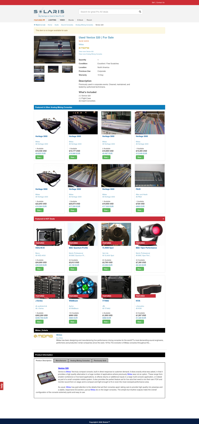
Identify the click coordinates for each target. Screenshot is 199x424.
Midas (81, 44)
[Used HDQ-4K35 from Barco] (49, 238)
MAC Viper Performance (146, 247)
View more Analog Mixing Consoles (90, 54)
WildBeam (73, 300)
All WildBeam (74, 308)
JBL (103, 306)
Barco (37, 253)
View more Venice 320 (86, 51)
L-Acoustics (140, 306)
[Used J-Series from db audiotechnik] (49, 290)
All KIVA (139, 308)
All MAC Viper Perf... (143, 255)
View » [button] (39, 157)
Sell (153, 2)
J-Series (39, 300)
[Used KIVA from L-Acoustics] (150, 290)
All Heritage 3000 (41, 144)
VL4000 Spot (108, 247)
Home (50, 25)
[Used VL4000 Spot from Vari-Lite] (116, 238)
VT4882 (105, 300)
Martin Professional (76, 253)
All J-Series (39, 308)
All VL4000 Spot (108, 255)
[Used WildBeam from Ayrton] (83, 290)
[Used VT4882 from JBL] (116, 290)
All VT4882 (106, 308)
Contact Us (160, 2)
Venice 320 (63, 368)
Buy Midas (59, 338)
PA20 (138, 189)
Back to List (40, 25)
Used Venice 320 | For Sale (96, 37)
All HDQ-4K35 (40, 255)
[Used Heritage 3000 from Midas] (49, 126)
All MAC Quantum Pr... (77, 255)
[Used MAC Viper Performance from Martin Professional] (150, 238)
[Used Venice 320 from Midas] (54, 62)
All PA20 (139, 197)
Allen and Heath (142, 194)
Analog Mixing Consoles (84, 25)
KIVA (138, 300)
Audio (57, 25)
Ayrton (71, 306)
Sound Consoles (67, 25)
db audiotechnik (41, 306)
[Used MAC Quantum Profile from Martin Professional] (83, 238)
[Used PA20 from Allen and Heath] (150, 179)
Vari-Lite (105, 253)
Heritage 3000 (41, 136)
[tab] (44, 360)
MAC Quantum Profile (78, 247)
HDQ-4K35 (40, 247)
